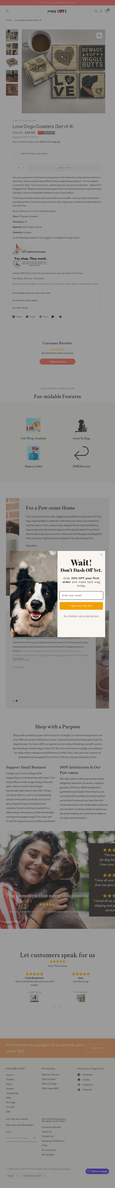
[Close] (101, 554)
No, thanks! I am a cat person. (81, 616)
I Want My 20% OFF (81, 605)
